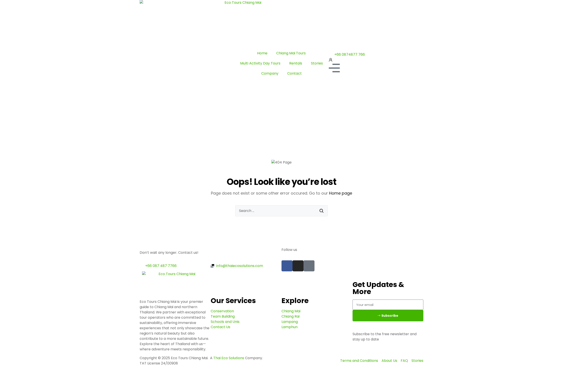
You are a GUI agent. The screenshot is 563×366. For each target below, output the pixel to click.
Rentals (295, 63)
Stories (317, 63)
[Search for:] (281, 210)
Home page (340, 193)
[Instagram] (297, 265)
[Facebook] (287, 265)
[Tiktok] (308, 265)
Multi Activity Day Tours (260, 63)
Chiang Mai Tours (291, 53)
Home (262, 53)
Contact (294, 73)
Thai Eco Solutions (228, 357)
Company (269, 73)
